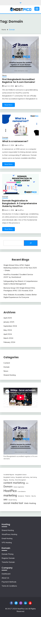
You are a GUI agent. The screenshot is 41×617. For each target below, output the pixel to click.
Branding (11, 480)
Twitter (16, 603)
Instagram (20, 603)
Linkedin (25, 603)
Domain (5, 137)
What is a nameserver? (15, 141)
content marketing (14, 482)
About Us (5, 578)
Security (33, 496)
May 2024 (7, 330)
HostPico (20, 86)
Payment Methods (9, 582)
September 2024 (10, 326)
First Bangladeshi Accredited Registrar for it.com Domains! (18, 81)
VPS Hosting (7, 542)
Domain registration (19, 487)
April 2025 (7, 318)
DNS (27, 483)
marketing (10, 495)
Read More (8, 105)
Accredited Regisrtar (8, 474)
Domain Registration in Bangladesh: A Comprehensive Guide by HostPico (19, 203)
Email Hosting (7, 538)
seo (5, 499)
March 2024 (8, 338)
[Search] (31, 243)
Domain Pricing (7, 554)
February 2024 (9, 342)
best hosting (33, 477)
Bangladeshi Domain (21, 474)
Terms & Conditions (9, 586)
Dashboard (6, 574)
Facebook (11, 603)
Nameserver (21, 496)
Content (6, 363)
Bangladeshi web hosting (22, 477)
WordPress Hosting (9, 534)
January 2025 (8, 322)
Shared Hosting (9, 375)
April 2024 (7, 334)
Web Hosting (30, 503)
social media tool (13, 503)
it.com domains (22, 491)
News (4, 75)
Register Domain (8, 558)
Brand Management (20, 480)
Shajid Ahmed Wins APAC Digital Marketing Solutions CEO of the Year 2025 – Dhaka (20, 267)
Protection (27, 496)
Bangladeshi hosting (9, 477)
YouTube (30, 603)
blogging (5, 480)
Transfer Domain (8, 562)
